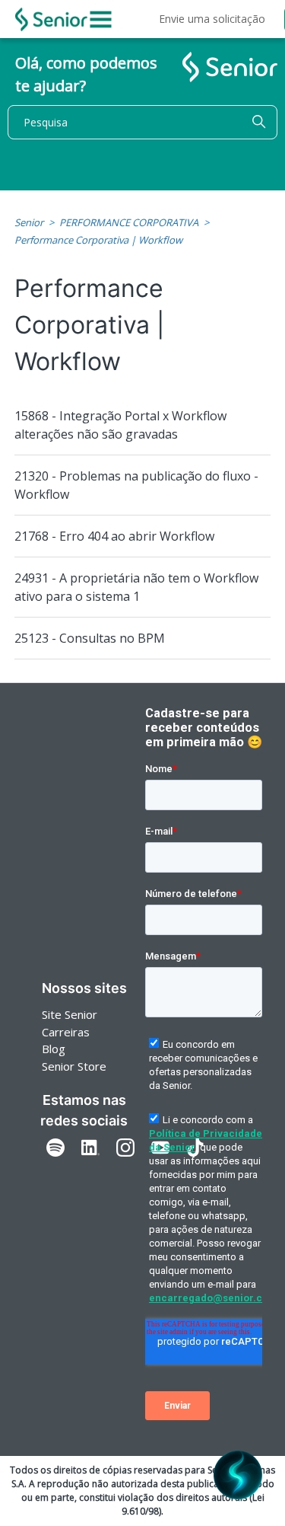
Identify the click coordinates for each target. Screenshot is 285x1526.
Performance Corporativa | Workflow (98, 240)
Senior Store (74, 1066)
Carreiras (66, 1031)
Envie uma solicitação (212, 18)
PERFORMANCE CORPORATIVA (128, 222)
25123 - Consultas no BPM (89, 638)
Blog (53, 1048)
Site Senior (69, 1014)
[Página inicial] (51, 19)
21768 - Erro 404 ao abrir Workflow (114, 536)
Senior (28, 222)
